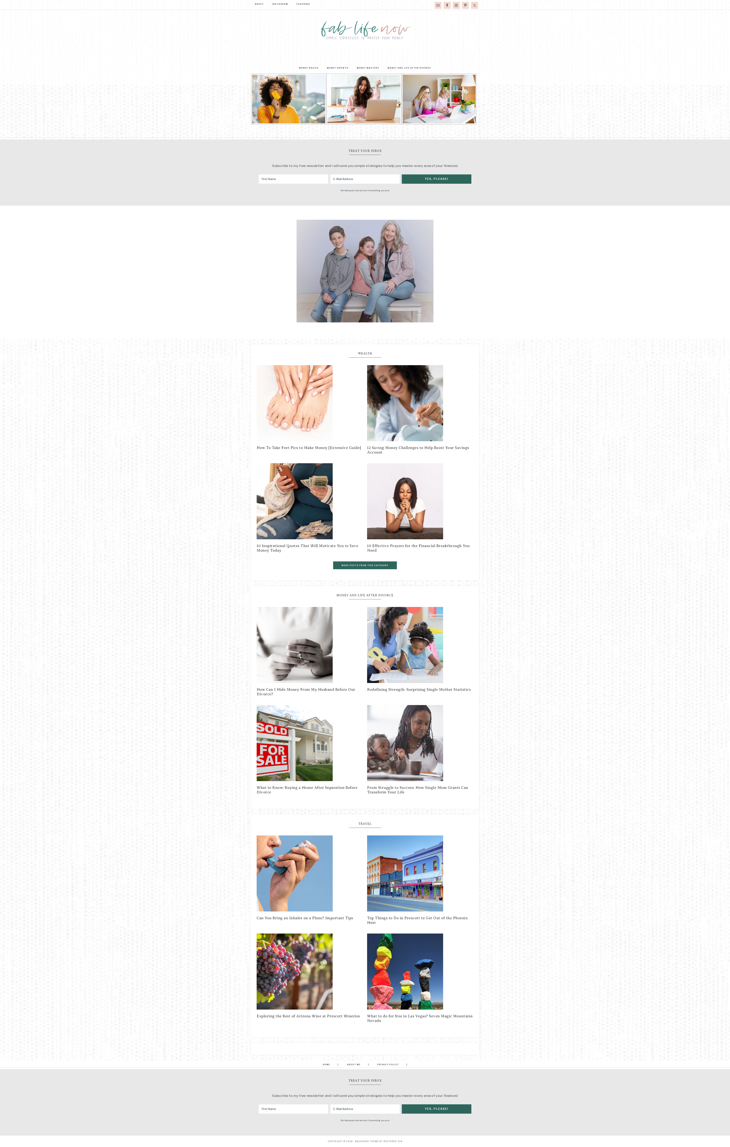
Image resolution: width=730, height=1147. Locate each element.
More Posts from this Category (365, 565)
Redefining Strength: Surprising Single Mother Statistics (419, 689)
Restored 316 (393, 1141)
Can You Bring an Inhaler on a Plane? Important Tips (305, 918)
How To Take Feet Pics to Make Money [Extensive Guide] (309, 448)
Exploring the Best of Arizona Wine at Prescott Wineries (308, 1016)
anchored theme (367, 1141)
